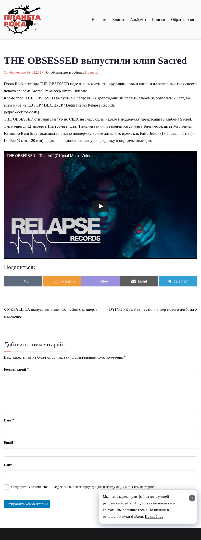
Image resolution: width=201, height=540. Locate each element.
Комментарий (16, 369)
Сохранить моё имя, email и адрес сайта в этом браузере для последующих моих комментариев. (83, 487)
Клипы (118, 19)
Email (10, 443)
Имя (9, 420)
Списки (158, 19)
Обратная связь (184, 19)
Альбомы (138, 19)
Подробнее (154, 516)
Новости (99, 19)
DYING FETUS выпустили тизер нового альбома (151, 309)
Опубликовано (23, 72)
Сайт (8, 465)
